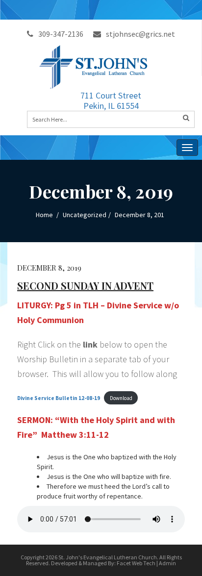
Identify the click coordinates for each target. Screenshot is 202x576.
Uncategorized (84, 214)
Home (44, 214)
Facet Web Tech (136, 563)
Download (121, 398)
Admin (167, 563)
